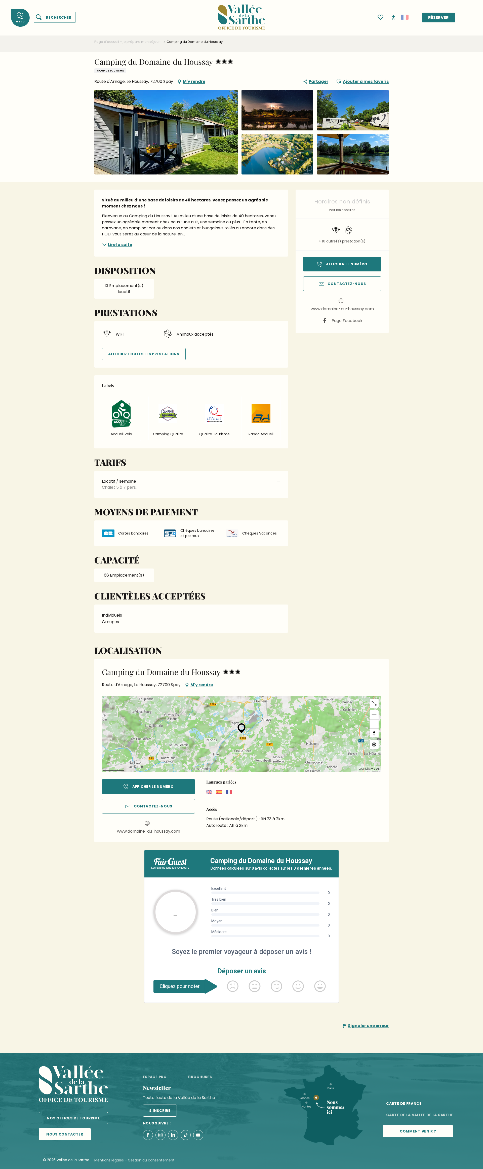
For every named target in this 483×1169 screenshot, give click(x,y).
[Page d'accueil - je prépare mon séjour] (241, 14)
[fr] (405, 17)
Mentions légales (109, 1160)
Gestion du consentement (151, 1160)
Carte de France (404, 1103)
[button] (54, 17)
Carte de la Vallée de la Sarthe (419, 1114)
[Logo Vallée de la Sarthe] (73, 1085)
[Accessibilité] (393, 17)
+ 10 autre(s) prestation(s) (342, 241)
